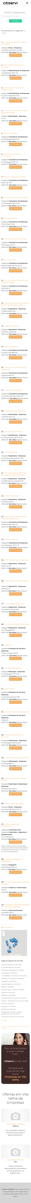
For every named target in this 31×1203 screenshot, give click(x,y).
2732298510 (16, 918)
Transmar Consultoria (13, 390)
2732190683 (16, 529)
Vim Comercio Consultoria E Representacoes (14, 281)
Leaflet (11, 955)
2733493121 (16, 571)
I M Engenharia (10, 452)
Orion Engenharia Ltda (13, 604)
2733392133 (16, 293)
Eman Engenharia (12, 496)
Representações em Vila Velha (10, 984)
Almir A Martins (11, 539)
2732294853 (16, 229)
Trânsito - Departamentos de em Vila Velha (14, 1001)
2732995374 (16, 679)
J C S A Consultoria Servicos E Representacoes (14, 112)
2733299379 (16, 814)
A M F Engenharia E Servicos (16, 560)
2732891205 (16, 208)
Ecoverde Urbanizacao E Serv (16, 758)
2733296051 (16, 594)
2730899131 (16, 250)
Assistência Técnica (15, 1160)
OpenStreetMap (18, 955)
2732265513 (16, 725)
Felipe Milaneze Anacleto (14, 411)
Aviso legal (19, 1189)
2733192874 (16, 422)
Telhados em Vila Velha (8, 1009)
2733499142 (16, 144)
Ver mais (4, 1020)
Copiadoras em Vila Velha (9, 973)
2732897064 (16, 507)
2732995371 (16, 316)
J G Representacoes (12, 668)
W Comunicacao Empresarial (15, 197)
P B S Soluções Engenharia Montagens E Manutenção (14, 474)
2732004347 (16, 895)
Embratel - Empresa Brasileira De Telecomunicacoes (15, 906)
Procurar (15, 21)
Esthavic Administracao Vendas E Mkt (12, 89)
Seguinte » (10, 927)
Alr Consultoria (10, 260)
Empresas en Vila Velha (15, 1078)
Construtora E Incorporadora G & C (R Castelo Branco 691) (15, 304)
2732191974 (16, 380)
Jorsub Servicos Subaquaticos (17, 712)
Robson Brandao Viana (13, 803)
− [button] (3, 935)
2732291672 (16, 55)
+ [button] (3, 932)
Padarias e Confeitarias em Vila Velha (12, 978)
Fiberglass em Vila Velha (8, 981)
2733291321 (16, 702)
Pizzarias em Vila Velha (8, 995)
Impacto (7, 645)
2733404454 (16, 442)
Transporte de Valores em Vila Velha (12, 1016)
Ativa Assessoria (10, 218)
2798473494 (16, 842)
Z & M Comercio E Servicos (15, 239)
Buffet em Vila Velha (7, 987)
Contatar (6, 1194)
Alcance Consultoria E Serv (14, 177)
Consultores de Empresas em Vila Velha (13, 998)
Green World (9, 689)
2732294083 (16, 337)
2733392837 (16, 188)
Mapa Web (14, 1194)
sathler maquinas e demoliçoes (10, 825)
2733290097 (16, 101)
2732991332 (16, 748)
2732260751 (16, 872)
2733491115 (16, 78)
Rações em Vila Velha (8, 992)
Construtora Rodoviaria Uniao (16, 624)
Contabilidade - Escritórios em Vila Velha (13, 976)
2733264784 (16, 486)
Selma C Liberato (10, 133)
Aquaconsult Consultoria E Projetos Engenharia (14, 517)
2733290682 (16, 271)
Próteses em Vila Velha (8, 1006)
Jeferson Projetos (11, 326)
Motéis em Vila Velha (7, 1003)
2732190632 (16, 463)
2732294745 (16, 167)
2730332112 (16, 635)
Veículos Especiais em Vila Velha (11, 964)
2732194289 (16, 614)
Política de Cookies (20, 1191)
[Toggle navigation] (27, 3)
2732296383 (16, 550)
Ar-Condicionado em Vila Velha (11, 967)
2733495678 (16, 794)
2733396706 (16, 123)
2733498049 (16, 358)
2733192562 (16, 768)
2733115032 (16, 658)
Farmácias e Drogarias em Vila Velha (12, 970)
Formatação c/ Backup (15, 1124)
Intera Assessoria (11, 347)
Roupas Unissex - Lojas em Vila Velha (12, 990)
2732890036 (16, 401)
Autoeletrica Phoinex (13, 432)
